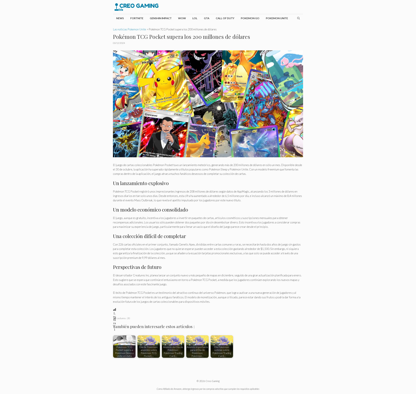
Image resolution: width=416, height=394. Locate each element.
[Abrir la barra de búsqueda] (298, 18)
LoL (194, 18)
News (120, 18)
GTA (206, 18)
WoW (182, 18)
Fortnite (136, 18)
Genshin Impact (161, 18)
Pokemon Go (250, 18)
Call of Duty (225, 18)
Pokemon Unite (277, 18)
